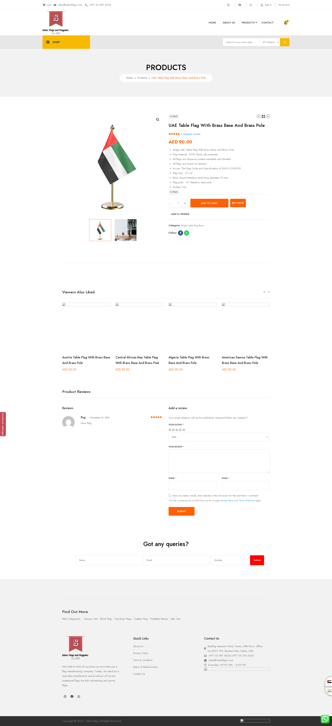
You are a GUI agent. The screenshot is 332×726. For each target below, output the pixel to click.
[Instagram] (65, 696)
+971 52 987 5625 (100, 5)
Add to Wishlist (180, 214)
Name (172, 478)
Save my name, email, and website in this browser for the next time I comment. (216, 495)
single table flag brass (192, 225)
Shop (56, 42)
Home (212, 22)
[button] (266, 292)
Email (225, 478)
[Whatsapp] (79, 696)
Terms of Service (247, 500)
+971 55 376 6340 (243, 655)
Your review (176, 447)
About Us (229, 22)
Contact (267, 22)
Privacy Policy (226, 500)
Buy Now (238, 203)
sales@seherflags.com (70, 5)
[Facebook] (72, 696)
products (248, 22)
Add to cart (209, 203)
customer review (190, 134)
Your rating (176, 425)
